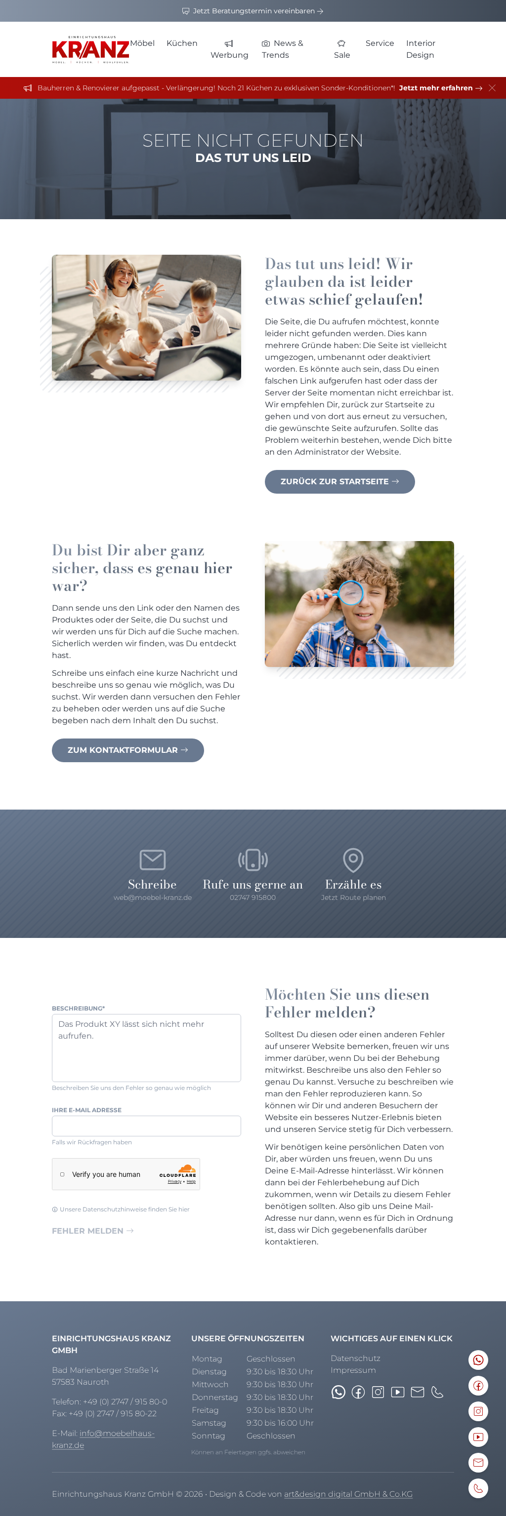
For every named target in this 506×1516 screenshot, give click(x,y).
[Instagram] (378, 1392)
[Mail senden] (417, 1392)
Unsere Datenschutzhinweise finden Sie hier (125, 1209)
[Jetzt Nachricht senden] (338, 1392)
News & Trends (282, 49)
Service (380, 43)
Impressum (353, 1370)
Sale (342, 55)
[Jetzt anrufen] (437, 1392)
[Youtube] (398, 1392)
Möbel (142, 43)
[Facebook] (358, 1392)
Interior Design (420, 49)
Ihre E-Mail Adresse (87, 1110)
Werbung (230, 55)
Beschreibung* (78, 1008)
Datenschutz (355, 1358)
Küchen (182, 43)
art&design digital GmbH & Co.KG (348, 1494)
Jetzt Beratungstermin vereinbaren (254, 10)
